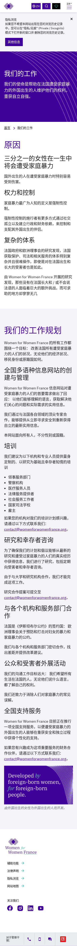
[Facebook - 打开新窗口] (10, 908)
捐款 (56, 6)
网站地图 (13, 886)
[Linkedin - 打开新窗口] (31, 908)
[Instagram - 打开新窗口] (20, 908)
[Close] (71, 18)
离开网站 (63, 939)
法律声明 (13, 871)
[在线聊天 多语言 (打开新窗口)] (50, 939)
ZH (38, 6)
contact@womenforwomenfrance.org (35, 529)
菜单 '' (69, 4)
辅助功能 (13, 863)
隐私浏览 (13, 878)
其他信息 (14, 42)
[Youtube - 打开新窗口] (41, 908)
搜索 (46, 6)
